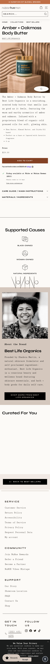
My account (11, 537)
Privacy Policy (14, 527)
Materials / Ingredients (17, 197)
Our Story (11, 586)
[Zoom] (41, 89)
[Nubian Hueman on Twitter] (35, 630)
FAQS (7, 596)
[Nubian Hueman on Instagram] (26, 630)
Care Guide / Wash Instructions (22, 191)
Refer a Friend (14, 559)
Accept (25, 659)
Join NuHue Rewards (16, 554)
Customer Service (15, 507)
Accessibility (13, 517)
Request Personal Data (18, 532)
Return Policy (13, 512)
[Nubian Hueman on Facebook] (30, 630)
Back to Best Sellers (26, 482)
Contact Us (11, 600)
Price (4, 148)
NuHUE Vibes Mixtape (17, 569)
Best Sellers (32, 22)
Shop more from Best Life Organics (25, 396)
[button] (45, 659)
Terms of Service (15, 522)
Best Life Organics (11, 38)
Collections (16, 22)
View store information (14, 183)
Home (5, 22)
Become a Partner (15, 564)
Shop (7, 605)
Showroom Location (16, 591)
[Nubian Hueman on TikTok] (39, 630)
